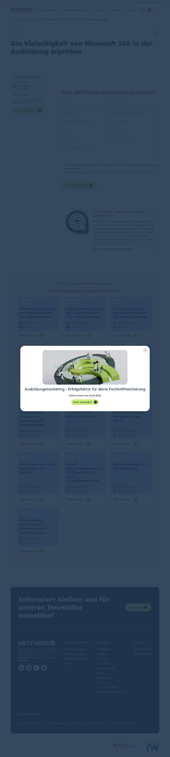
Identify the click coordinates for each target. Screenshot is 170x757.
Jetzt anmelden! (82, 402)
